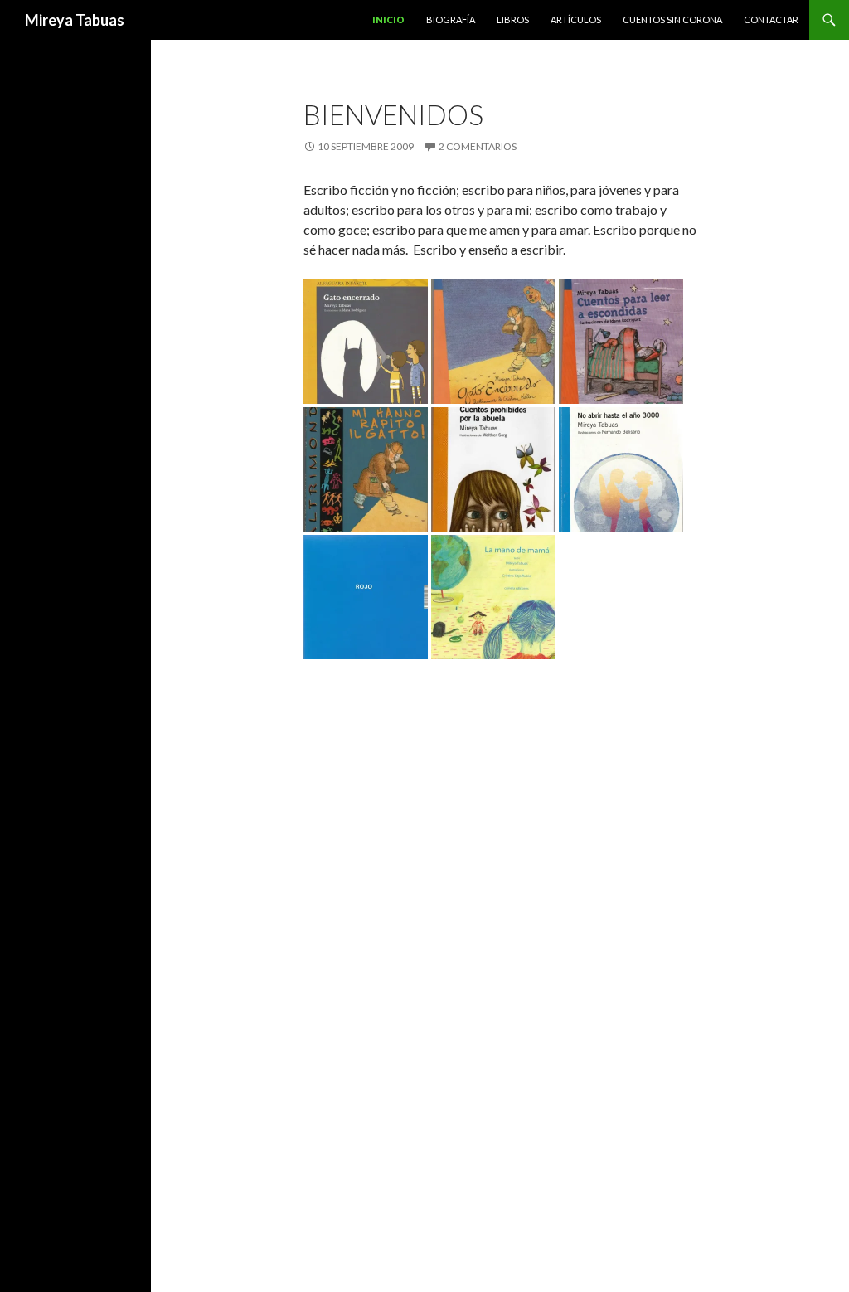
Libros (513, 19)
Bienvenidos (393, 114)
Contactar (771, 19)
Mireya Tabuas (74, 20)
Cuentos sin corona (672, 19)
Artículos (576, 19)
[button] (365, 341)
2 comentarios (478, 146)
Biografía (450, 19)
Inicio (388, 19)
